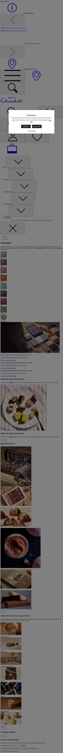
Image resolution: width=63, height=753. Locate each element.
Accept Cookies (36, 126)
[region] (31, 122)
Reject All (26, 126)
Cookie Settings (32, 131)
